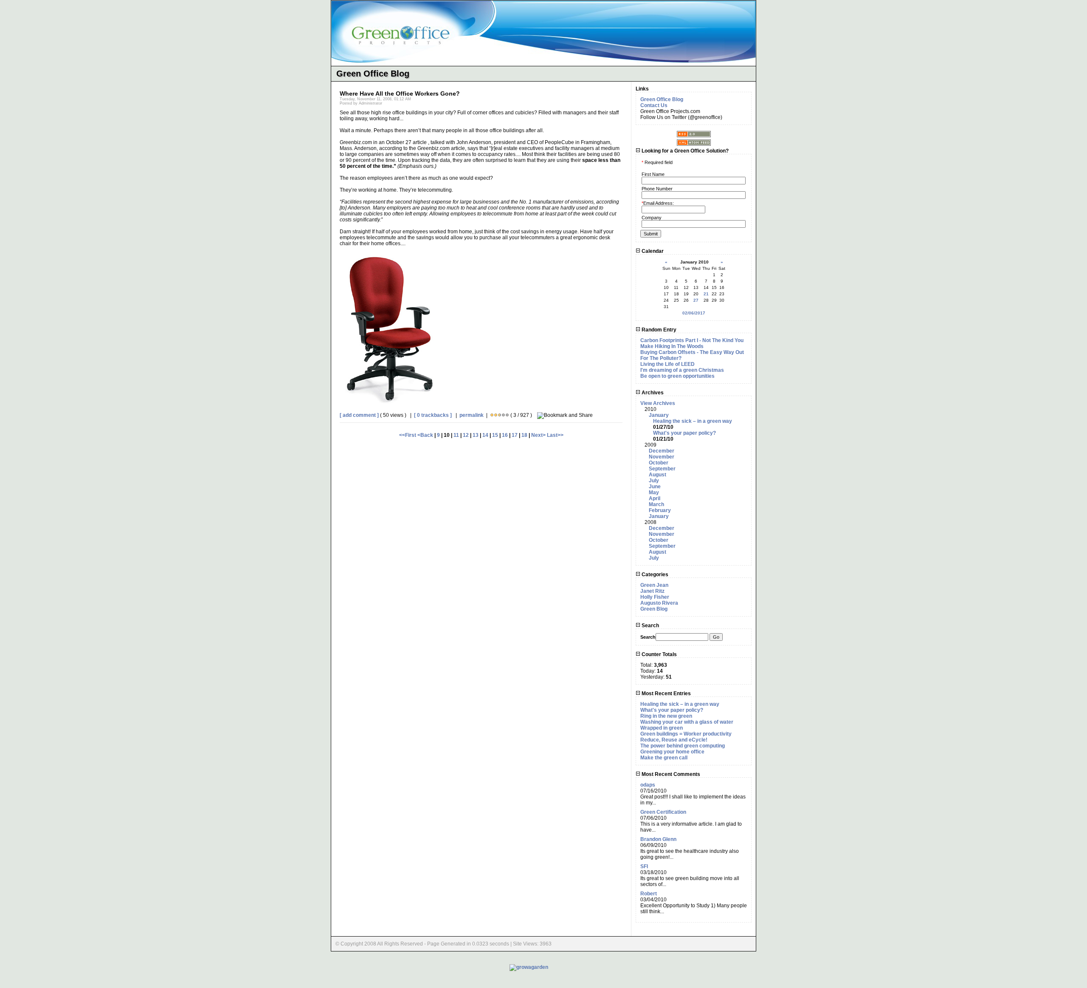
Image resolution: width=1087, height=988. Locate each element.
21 (706, 294)
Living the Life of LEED (667, 364)
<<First (408, 435)
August (657, 475)
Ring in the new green (666, 716)
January (659, 415)
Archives (652, 393)
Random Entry (658, 330)
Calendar (652, 251)
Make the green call (663, 758)
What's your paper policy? (684, 433)
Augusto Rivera (659, 603)
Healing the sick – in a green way (692, 421)
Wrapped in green (661, 728)
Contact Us (653, 105)
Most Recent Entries (665, 693)
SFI (644, 866)
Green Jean (654, 585)
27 (695, 300)
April (654, 498)
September (662, 469)
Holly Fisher (654, 597)
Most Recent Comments (670, 774)
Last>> (555, 435)
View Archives (657, 403)
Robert (648, 894)
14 (485, 435)
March (656, 504)
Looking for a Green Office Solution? (684, 151)
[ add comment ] (359, 415)
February (660, 510)
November (661, 457)
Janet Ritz (652, 591)
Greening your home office (672, 752)
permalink (471, 415)
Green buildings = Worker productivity (686, 734)
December (661, 451)
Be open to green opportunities (677, 376)
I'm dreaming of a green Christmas (682, 370)
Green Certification (663, 812)
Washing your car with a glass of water (686, 722)
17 (515, 435)
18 (524, 435)
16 (505, 435)
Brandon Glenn (658, 839)
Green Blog (653, 609)
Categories (654, 575)
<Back (425, 435)
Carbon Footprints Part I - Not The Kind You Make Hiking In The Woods (691, 343)
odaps (647, 785)
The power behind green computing (682, 746)
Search (649, 625)
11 (456, 435)
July (654, 481)
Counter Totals (658, 654)
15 (495, 435)
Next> (539, 435)
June (655, 487)
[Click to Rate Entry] (492, 415)
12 (466, 435)
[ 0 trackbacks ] (433, 415)
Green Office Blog (661, 99)
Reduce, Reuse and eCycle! (673, 740)
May (654, 492)
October (658, 463)
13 (476, 435)
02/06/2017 (693, 313)
